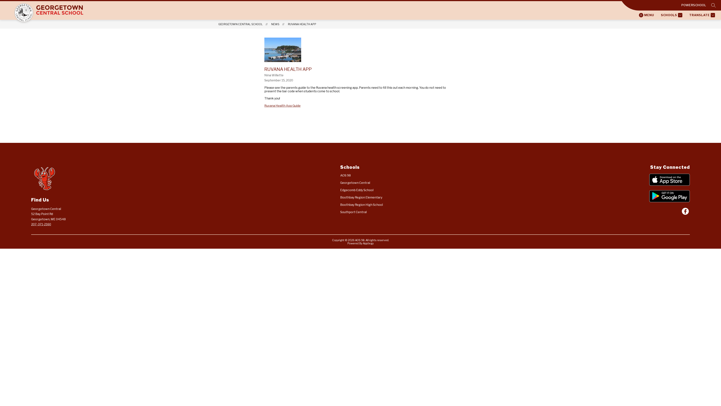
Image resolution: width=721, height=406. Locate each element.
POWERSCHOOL (693, 5)
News (275, 24)
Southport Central (353, 212)
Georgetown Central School (240, 24)
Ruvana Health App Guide (282, 106)
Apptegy (368, 243)
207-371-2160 (41, 224)
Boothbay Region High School (361, 205)
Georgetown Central (355, 183)
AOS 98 (345, 175)
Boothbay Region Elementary (361, 197)
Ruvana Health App (302, 24)
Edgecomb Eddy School (356, 190)
